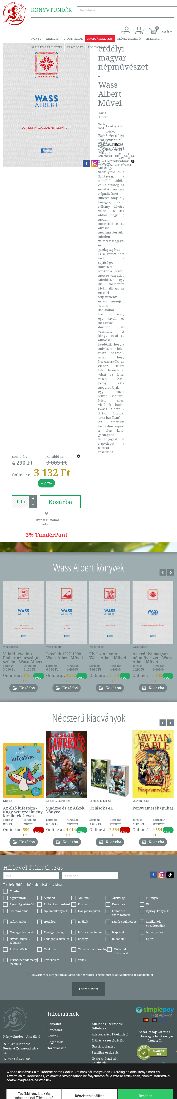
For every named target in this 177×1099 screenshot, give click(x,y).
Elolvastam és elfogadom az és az (91, 975)
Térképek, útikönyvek (121, 951)
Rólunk (52, 1036)
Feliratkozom (88, 989)
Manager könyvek (22, 932)
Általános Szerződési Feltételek (107, 1026)
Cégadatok (55, 1042)
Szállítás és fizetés (46, 47)
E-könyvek (153, 898)
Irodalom (50, 921)
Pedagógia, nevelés (56, 939)
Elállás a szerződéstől (108, 1040)
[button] (162, 29)
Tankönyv (50, 949)
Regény (83, 939)
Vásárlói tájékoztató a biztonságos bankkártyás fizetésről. (155, 1036)
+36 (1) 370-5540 (19, 1059)
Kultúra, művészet (124, 921)
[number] (20, 501)
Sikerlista (153, 38)
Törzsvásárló (98, 47)
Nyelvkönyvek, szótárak (20, 941)
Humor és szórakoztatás (121, 913)
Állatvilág (118, 898)
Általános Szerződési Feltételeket (89, 975)
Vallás (82, 960)
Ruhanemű (119, 939)
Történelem (51, 960)
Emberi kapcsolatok (57, 904)
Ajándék (52, 38)
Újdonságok (73, 38)
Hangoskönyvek (89, 911)
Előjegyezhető (129, 38)
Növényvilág (154, 932)
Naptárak (118, 932)
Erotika (83, 904)
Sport (149, 939)
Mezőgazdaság (54, 932)
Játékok (83, 921)
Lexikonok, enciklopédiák (155, 924)
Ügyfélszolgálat (103, 1046)
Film (149, 904)
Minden (15, 891)
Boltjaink (54, 1024)
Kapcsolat (75, 47)
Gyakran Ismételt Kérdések (104, 1060)
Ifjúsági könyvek (157, 911)
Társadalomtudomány (92, 949)
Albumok (84, 898)
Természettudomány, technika (23, 962)
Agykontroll (18, 898)
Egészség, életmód (22, 904)
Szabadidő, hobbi (21, 949)
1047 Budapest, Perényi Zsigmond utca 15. (20, 1048)
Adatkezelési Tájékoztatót (136, 975)
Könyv (36, 38)
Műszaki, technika (90, 932)
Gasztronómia (19, 911)
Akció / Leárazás (100, 38)
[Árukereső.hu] (152, 1053)
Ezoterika (118, 904)
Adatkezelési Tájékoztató (110, 1034)
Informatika (18, 921)
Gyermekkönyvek (56, 911)
